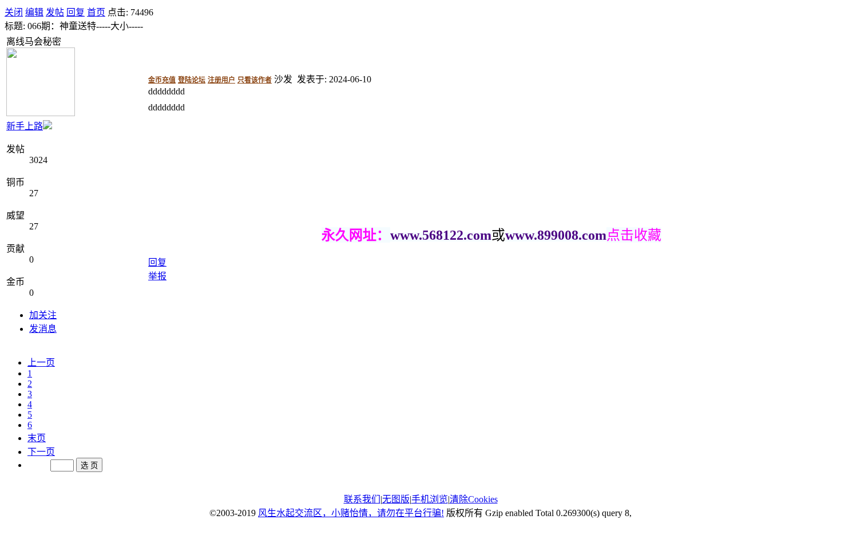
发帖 (55, 12)
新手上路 (24, 126)
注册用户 (221, 80)
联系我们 (362, 499)
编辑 (34, 12)
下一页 (41, 452)
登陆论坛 (191, 80)
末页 (36, 438)
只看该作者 (254, 80)
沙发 (283, 79)
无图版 (396, 499)
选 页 (89, 465)
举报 (157, 276)
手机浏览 (429, 499)
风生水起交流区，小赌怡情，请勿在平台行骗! (351, 513)
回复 (75, 12)
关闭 (14, 12)
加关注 (43, 315)
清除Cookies (474, 499)
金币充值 (162, 80)
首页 (96, 12)
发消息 (43, 329)
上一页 (41, 362)
